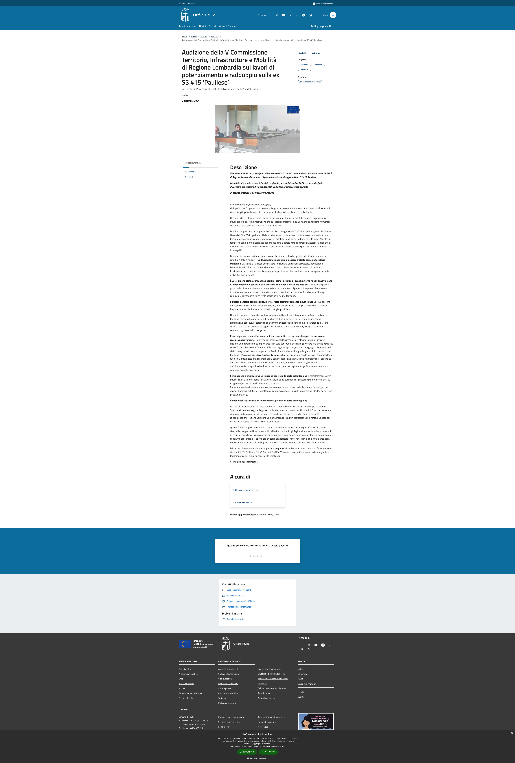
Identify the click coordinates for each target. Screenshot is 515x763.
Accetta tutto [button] (247, 752)
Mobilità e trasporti (227, 702)
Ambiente (262, 683)
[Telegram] (302, 15)
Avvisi (300, 678)
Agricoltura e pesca (266, 697)
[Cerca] (333, 15)
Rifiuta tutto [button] (268, 752)
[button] (257, 758)
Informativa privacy (267, 722)
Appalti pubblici (225, 688)
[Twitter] (275, 15)
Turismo (222, 698)
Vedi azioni (316, 52)
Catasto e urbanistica (228, 693)
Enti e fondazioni (186, 683)
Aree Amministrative (188, 673)
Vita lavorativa (225, 678)
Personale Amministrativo (190, 693)
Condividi (302, 52)
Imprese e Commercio (228, 683)
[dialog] (257, 746)
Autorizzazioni (264, 693)
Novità (194, 36)
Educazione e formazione (269, 668)
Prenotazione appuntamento (231, 717)
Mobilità (214, 36)
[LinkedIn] (296, 15)
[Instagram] (289, 15)
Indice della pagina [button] (193, 163)
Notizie (204, 36)
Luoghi (301, 692)
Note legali (263, 726)
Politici (182, 688)
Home (184, 36)
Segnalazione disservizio (229, 722)
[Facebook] (269, 15)
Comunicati (303, 673)
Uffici (181, 678)
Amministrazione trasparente (271, 717)
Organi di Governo (187, 669)
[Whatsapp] (309, 15)
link (283, 746)
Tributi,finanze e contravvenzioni (273, 678)
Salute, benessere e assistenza (272, 688)
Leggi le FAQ (224, 726)
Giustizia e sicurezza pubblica (271, 673)
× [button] (512, 733)
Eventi (301, 696)
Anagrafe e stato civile (228, 669)
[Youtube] (282, 15)
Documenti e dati (186, 698)
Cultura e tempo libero (228, 673)
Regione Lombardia (187, 3)
